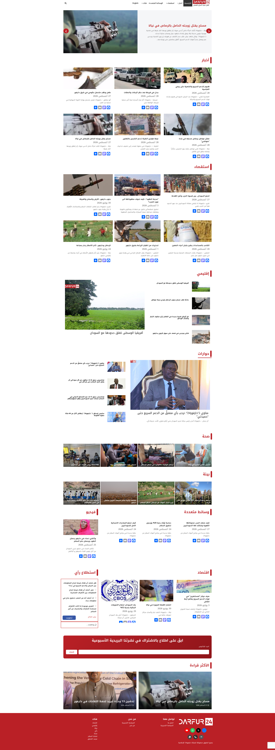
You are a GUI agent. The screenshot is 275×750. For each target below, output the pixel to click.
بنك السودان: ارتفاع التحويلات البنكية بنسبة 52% (123, 606)
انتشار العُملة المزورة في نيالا (158, 605)
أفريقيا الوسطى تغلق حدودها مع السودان (173, 283)
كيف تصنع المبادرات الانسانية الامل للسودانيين (123, 524)
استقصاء (170, 3)
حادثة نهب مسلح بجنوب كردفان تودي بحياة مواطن (170, 299)
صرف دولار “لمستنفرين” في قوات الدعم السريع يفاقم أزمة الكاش (196, 599)
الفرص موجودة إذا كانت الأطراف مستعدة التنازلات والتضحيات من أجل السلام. (82, 609)
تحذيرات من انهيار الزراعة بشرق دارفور (142, 245)
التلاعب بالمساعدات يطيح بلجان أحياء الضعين (190, 245)
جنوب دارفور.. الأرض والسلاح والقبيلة (95, 199)
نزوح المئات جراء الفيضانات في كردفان (163, 25)
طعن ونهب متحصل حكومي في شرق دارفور (92, 92)
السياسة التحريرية (128, 722)
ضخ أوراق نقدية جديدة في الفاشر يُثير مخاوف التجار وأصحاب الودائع (169, 317)
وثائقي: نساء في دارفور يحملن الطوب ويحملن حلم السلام (83, 539)
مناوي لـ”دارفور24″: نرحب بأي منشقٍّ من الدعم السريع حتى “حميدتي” (87, 364)
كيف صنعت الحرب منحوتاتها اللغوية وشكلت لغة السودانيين (196, 524)
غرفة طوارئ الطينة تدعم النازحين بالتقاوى (140, 138)
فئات (145, 3)
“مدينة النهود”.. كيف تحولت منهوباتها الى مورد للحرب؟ (140, 200)
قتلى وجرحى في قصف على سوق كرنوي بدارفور (171, 333)
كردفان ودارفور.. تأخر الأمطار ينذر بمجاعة (93, 245)
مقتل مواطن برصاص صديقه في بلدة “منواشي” (194, 140)
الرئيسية (187, 3)
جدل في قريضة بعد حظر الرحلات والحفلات (141, 92)
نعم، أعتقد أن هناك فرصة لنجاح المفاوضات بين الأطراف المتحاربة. (82, 591)
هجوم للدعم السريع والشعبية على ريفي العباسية (192, 88)
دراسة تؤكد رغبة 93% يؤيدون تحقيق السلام (158, 524)
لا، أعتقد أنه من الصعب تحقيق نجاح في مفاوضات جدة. (79, 599)
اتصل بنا (170, 722)
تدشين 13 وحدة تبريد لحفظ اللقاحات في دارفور (179, 701)
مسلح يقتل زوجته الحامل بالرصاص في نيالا (93, 138)
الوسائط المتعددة (156, 3)
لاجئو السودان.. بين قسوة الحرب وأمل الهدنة (190, 196)
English (135, 3)
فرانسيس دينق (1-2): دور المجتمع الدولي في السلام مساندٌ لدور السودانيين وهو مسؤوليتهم (86, 397)
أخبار (180, 3)
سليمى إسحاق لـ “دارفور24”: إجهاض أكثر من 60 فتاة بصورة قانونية (84, 414)
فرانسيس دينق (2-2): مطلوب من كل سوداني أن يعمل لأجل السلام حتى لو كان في (86, 381)
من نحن (132, 725)
